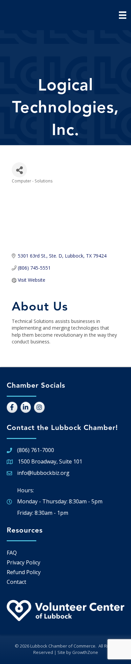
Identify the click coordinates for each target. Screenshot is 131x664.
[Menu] (122, 15)
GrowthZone (85, 652)
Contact (16, 582)
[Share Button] (19, 169)
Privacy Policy (23, 562)
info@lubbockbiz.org (43, 473)
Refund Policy (24, 572)
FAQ (12, 552)
